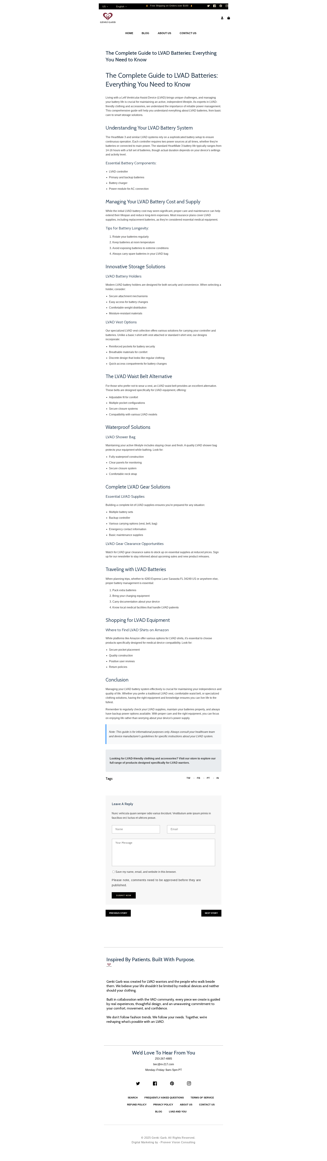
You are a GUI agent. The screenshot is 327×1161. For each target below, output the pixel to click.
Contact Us (207, 1104)
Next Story (211, 913)
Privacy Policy (163, 1104)
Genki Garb (159, 1137)
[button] (228, 18)
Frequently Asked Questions (164, 1097)
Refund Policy (136, 1104)
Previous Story (118, 913)
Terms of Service (202, 1097)
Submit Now (123, 895)
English (120, 6)
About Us (186, 1104)
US (104, 6)
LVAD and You (177, 1111)
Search (133, 1097)
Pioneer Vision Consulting (178, 1142)
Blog (158, 1111)
